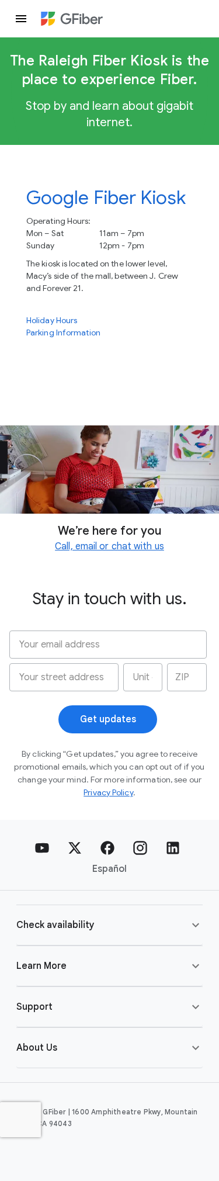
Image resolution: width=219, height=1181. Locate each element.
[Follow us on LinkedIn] (173, 848)
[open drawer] (21, 19)
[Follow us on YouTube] (42, 848)
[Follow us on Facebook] (107, 848)
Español (109, 869)
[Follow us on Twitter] (75, 848)
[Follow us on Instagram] (140, 848)
